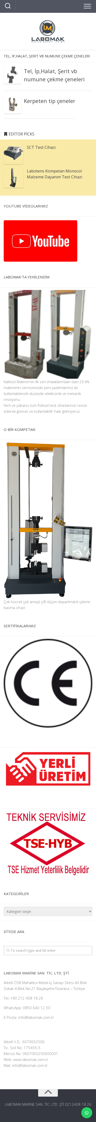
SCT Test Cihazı (41, 147)
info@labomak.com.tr (30, 1065)
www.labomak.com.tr (30, 1059)
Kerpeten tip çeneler (49, 100)
